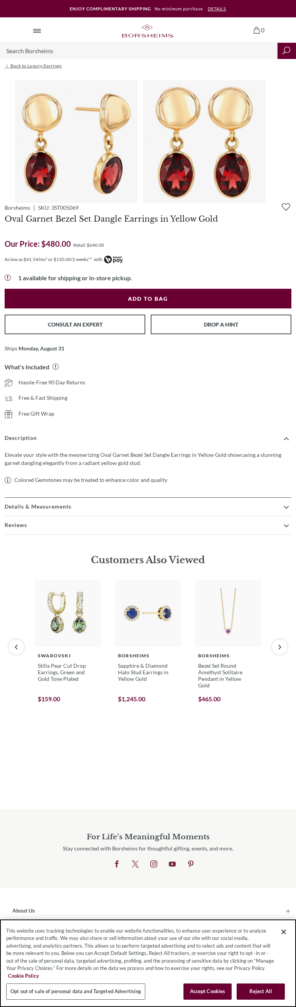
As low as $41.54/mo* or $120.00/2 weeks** (48, 259)
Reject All (260, 991)
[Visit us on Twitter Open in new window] (135, 864)
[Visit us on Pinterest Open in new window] (190, 864)
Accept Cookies (207, 991)
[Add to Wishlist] (286, 207)
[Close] (283, 931)
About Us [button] (23, 910)
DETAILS (217, 8)
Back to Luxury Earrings (35, 66)
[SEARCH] (287, 51)
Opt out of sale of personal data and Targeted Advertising (75, 991)
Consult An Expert (75, 324)
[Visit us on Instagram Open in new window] (153, 864)
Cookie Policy (23, 976)
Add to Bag (148, 298)
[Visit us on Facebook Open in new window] (116, 864)
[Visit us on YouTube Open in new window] (172, 864)
